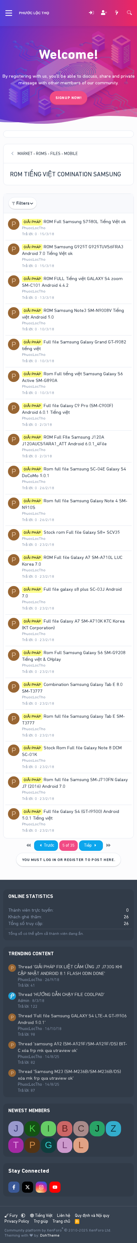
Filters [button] (22, 203)
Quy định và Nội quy (92, 1215)
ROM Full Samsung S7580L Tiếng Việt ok (85, 221)
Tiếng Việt (43, 1215)
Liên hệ (63, 1215)
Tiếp (88, 845)
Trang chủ (61, 1221)
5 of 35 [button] (68, 845)
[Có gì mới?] (116, 13)
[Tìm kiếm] (129, 13)
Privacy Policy (16, 1221)
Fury (13, 1215)
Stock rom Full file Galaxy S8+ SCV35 (82, 532)
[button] (23, 1215)
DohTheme (50, 1235)
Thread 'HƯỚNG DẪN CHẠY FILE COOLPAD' (61, 994)
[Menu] (8, 13)
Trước (48, 845)
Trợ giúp (41, 1221)
